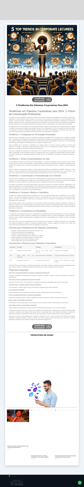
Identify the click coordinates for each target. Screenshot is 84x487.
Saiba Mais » (33, 458)
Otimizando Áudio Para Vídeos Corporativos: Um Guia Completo (39, 456)
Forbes (24, 146)
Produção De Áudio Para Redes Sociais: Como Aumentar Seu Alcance (65, 456)
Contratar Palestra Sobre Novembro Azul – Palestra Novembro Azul (17, 446)
